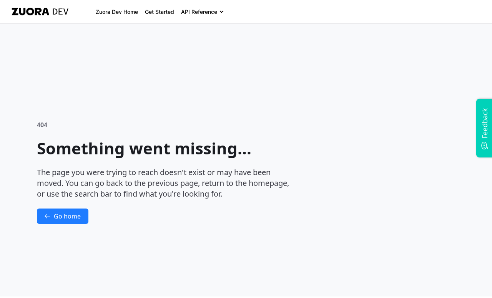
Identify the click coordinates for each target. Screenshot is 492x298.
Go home (67, 216)
